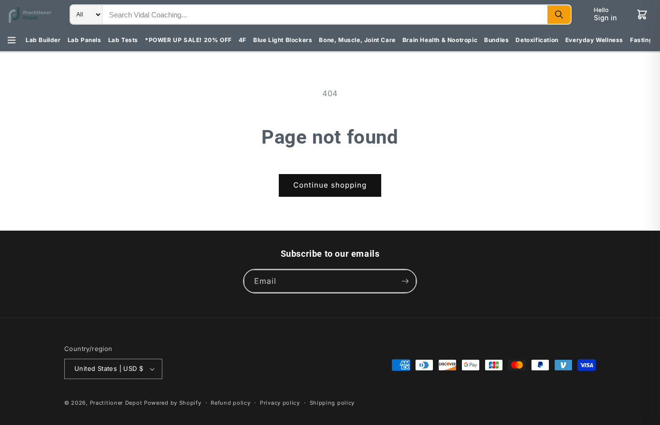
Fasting (641, 40)
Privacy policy (280, 402)
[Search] (559, 14)
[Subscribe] (405, 281)
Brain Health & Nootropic (439, 40)
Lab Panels (84, 40)
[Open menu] (11, 40)
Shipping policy (332, 402)
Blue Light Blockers (282, 40)
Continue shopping (330, 185)
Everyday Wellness (594, 40)
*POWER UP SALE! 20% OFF (188, 40)
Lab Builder (43, 40)
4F (242, 40)
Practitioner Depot (116, 402)
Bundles (496, 40)
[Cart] (642, 14)
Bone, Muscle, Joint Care (357, 40)
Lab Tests (123, 40)
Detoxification (537, 40)
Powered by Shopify (172, 402)
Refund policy (230, 402)
